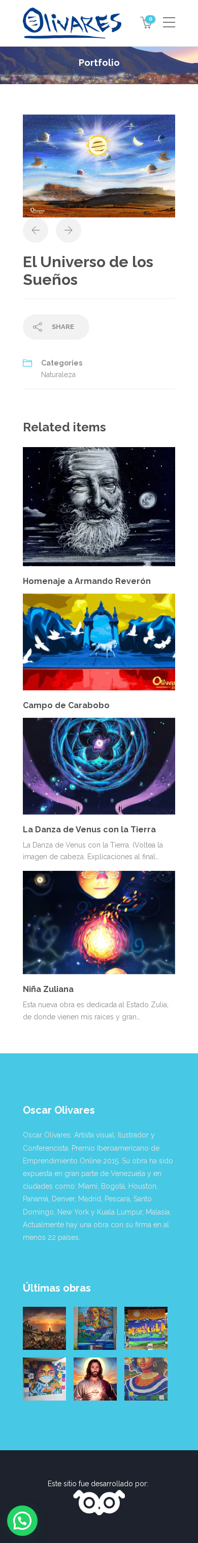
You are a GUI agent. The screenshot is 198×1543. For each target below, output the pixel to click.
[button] (22, 1520)
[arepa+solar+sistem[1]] (99, 165)
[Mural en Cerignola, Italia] (44, 1379)
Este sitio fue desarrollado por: (99, 1484)
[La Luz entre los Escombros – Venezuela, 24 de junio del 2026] (44, 1328)
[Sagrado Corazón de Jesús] (95, 1379)
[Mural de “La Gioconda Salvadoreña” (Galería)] (146, 1379)
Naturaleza (58, 375)
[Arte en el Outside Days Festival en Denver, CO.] (146, 1328)
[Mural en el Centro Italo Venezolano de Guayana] (95, 1328)
